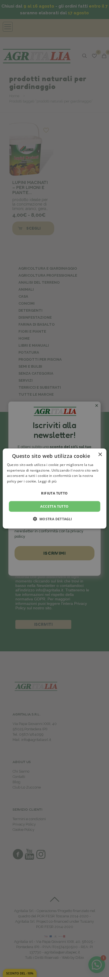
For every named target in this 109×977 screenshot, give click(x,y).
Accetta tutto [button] (54, 506)
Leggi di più (47, 481)
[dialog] (54, 488)
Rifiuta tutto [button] (54, 493)
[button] (54, 519)
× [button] (100, 454)
